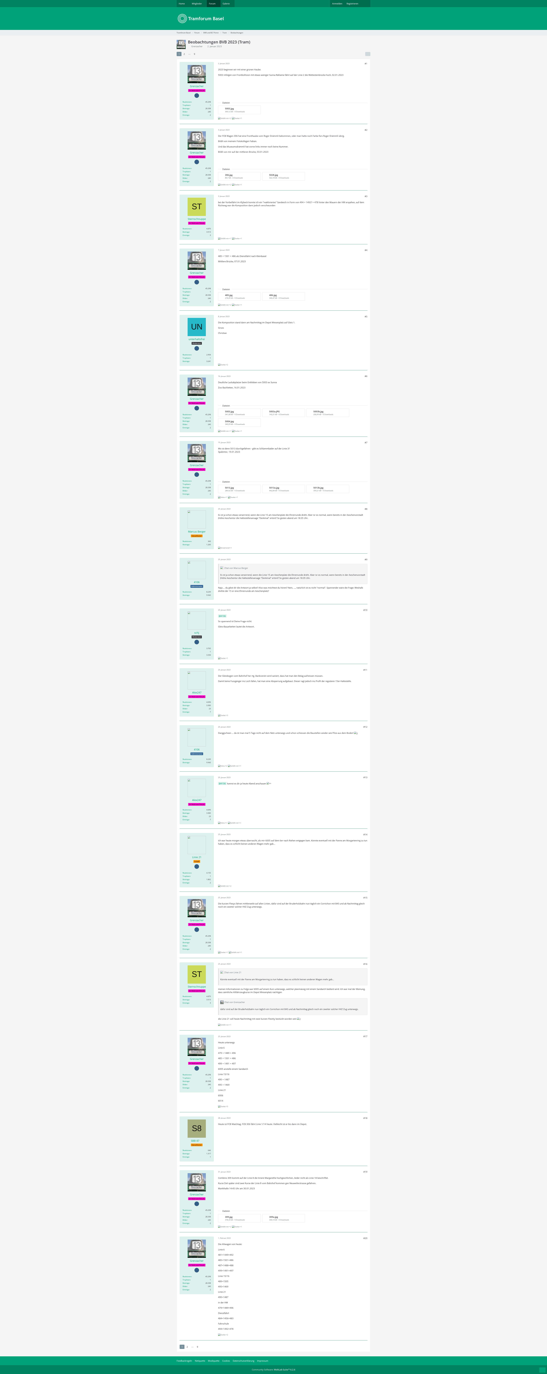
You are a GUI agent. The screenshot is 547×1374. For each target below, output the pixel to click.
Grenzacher (197, 46)
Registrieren (352, 3)
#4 (366, 250)
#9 (366, 559)
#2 (366, 129)
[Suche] (365, 3)
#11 (365, 669)
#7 (366, 442)
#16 (365, 964)
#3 (366, 196)
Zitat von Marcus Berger (236, 568)
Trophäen (186, 105)
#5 (366, 316)
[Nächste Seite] (199, 54)
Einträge (186, 115)
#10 (365, 610)
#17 (365, 1036)
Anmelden (337, 3)
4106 (223, 616)
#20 (365, 1238)
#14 (365, 834)
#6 (366, 376)
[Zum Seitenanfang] (542, 1370)
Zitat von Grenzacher (234, 1002)
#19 (365, 1171)
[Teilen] (367, 54)
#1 (366, 63)
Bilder (185, 112)
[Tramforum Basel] (273, 18)
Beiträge (186, 108)
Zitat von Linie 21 (232, 972)
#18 (365, 1118)
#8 (366, 508)
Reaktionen (187, 102)
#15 (365, 897)
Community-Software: (273, 1369)
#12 (365, 726)
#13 (365, 777)
